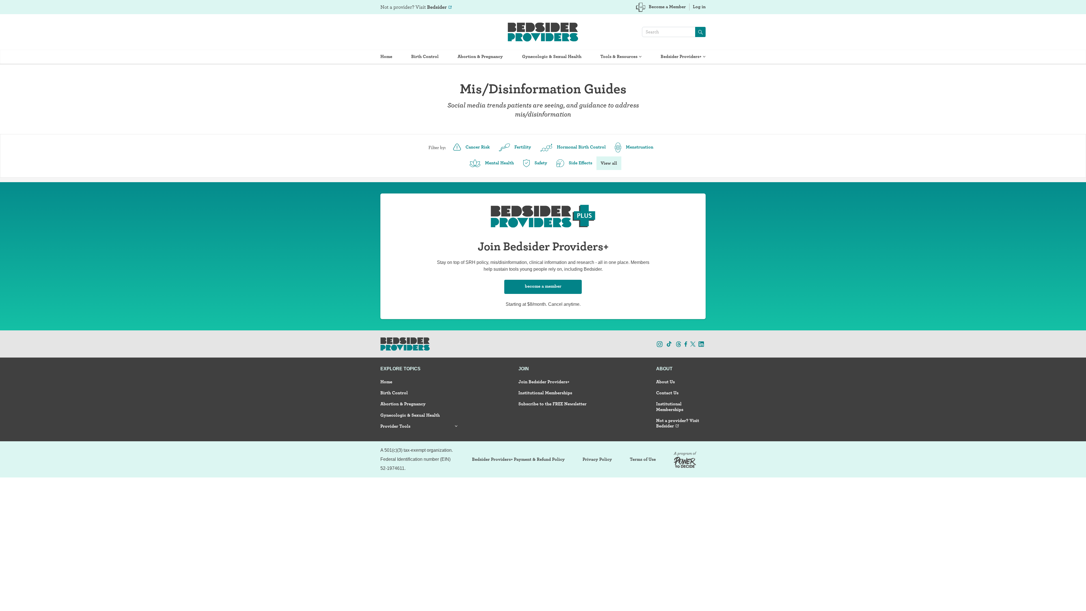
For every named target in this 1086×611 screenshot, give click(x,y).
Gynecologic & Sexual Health (551, 56)
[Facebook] (686, 343)
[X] (693, 343)
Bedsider (437, 7)
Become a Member (667, 6)
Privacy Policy (597, 459)
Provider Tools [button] (395, 426)
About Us (665, 381)
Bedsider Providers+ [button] (681, 56)
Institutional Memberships (545, 392)
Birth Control (425, 56)
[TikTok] (669, 344)
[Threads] (678, 343)
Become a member (543, 286)
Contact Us (667, 392)
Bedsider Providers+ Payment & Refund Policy (518, 459)
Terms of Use (643, 459)
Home (386, 56)
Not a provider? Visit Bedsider (677, 423)
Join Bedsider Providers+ (543, 381)
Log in (699, 6)
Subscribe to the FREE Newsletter (552, 403)
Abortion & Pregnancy (480, 56)
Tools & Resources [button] (618, 56)
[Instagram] (659, 343)
